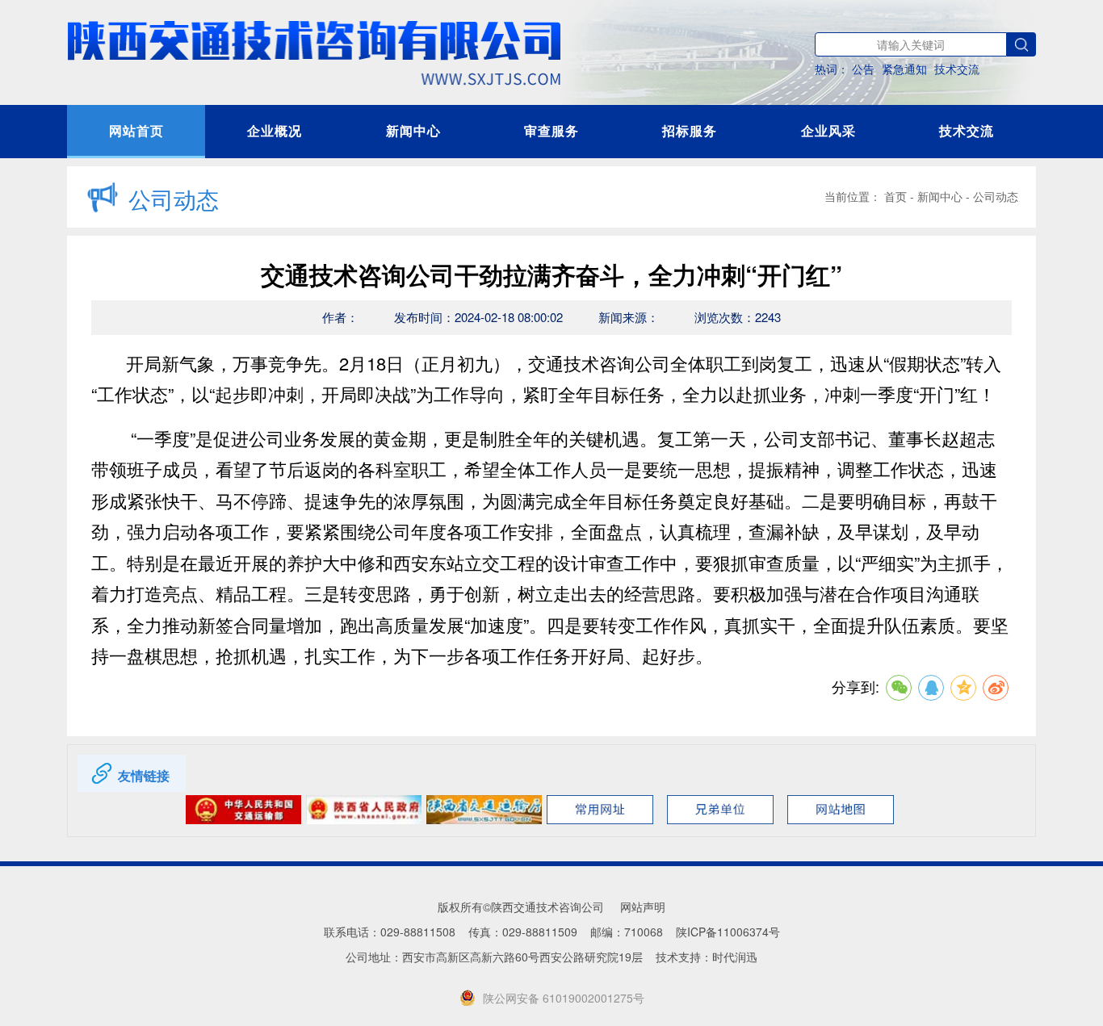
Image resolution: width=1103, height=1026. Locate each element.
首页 (895, 196)
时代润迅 (734, 957)
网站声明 (642, 906)
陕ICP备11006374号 (728, 931)
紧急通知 (904, 69)
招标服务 (689, 130)
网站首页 (136, 130)
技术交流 (956, 69)
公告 (863, 69)
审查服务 (551, 130)
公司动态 (995, 196)
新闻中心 (413, 130)
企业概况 (274, 130)
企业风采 (828, 130)
